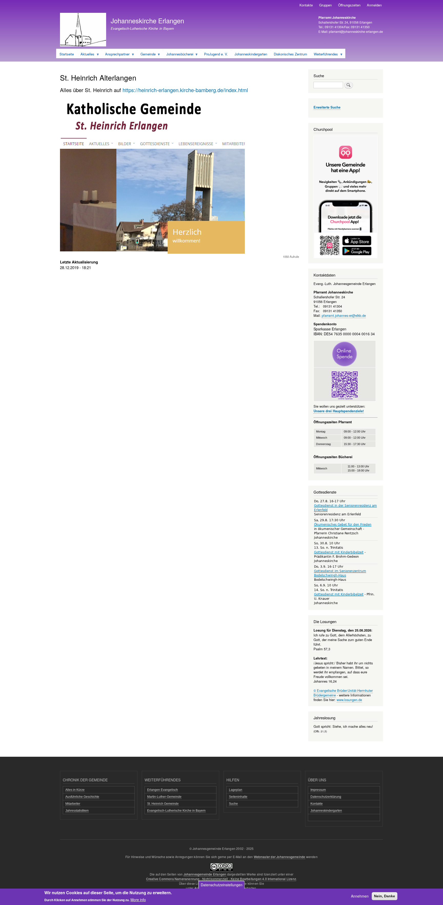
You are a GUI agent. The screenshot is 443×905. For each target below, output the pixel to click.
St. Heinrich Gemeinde (163, 803)
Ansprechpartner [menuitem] (115, 55)
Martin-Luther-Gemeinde (164, 797)
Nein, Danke (384, 896)
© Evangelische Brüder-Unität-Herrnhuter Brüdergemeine (343, 692)
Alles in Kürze (75, 790)
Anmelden (374, 5)
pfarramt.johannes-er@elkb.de (344, 315)
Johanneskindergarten (326, 810)
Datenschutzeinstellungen (222, 884)
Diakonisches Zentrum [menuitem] (290, 54)
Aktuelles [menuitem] (85, 55)
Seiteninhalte (238, 797)
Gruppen (325, 5)
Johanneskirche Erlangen (147, 20)
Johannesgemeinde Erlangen (205, 874)
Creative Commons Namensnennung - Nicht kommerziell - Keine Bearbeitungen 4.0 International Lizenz (221, 879)
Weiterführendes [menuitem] (324, 55)
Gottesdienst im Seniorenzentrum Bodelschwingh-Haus (340, 573)
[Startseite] (83, 30)
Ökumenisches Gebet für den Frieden (342, 524)
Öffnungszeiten (349, 5)
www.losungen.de (349, 699)
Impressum (318, 790)
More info (138, 899)
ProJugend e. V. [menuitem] (216, 54)
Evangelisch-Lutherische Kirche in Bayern (176, 810)
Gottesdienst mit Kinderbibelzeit (339, 552)
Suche (233, 803)
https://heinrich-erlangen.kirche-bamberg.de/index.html (185, 90)
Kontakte (306, 5)
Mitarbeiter (72, 803)
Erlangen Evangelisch (162, 790)
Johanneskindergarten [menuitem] (251, 54)
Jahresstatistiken (77, 810)
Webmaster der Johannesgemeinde (279, 856)
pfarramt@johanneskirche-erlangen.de (356, 31)
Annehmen (360, 896)
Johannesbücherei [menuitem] (178, 55)
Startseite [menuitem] (66, 54)
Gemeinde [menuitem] (146, 55)
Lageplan (235, 790)
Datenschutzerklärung (325, 797)
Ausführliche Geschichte (82, 797)
